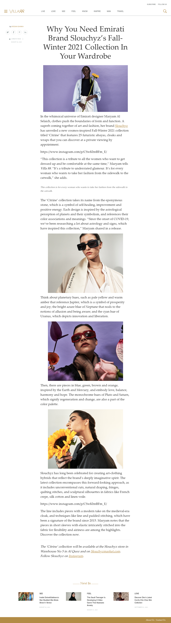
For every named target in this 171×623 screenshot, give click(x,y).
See (63, 11)
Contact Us (160, 620)
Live (43, 11)
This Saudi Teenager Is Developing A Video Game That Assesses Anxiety (96, 601)
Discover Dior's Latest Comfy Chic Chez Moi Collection (143, 600)
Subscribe (151, 4)
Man (109, 11)
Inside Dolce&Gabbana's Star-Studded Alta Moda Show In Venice (49, 600)
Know (85, 11)
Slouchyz (121, 126)
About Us (150, 620)
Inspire (97, 11)
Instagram (76, 556)
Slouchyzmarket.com (105, 551)
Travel (120, 11)
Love (53, 11)
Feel (73, 11)
